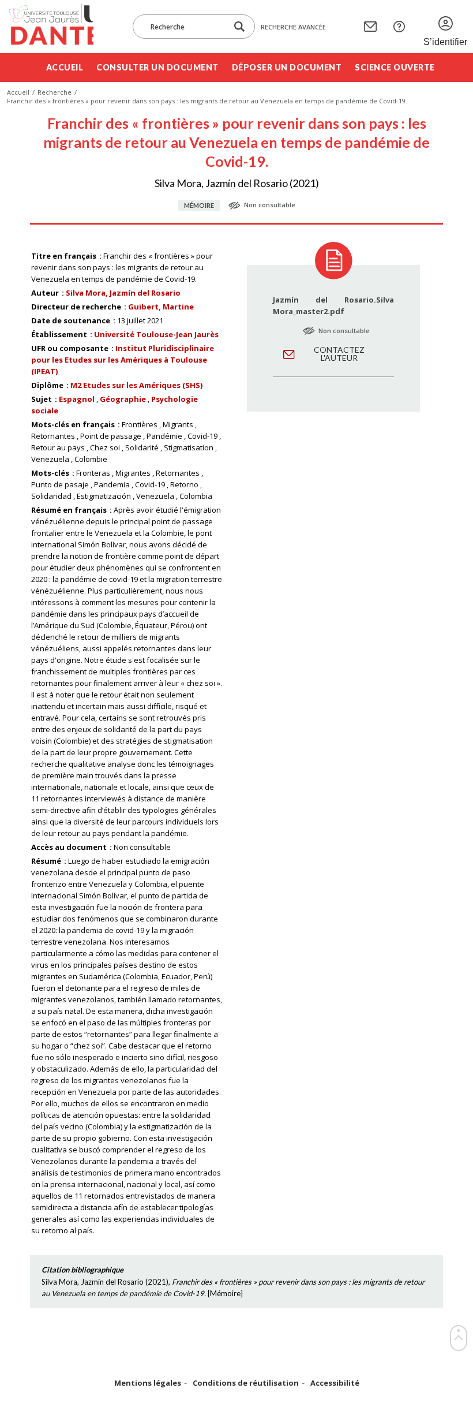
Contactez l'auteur (339, 354)
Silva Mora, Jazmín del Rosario (123, 293)
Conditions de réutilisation (246, 1383)
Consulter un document (157, 67)
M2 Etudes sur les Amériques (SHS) (136, 385)
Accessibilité (334, 1383)
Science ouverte (395, 67)
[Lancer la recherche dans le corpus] (239, 27)
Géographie (123, 399)
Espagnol (77, 399)
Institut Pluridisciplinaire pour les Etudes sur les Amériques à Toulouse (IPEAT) (122, 359)
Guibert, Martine (161, 306)
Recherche (54, 92)
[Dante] (50, 26)
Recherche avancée (293, 27)
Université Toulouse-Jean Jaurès (156, 334)
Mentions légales (147, 1383)
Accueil (65, 67)
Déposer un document (287, 67)
